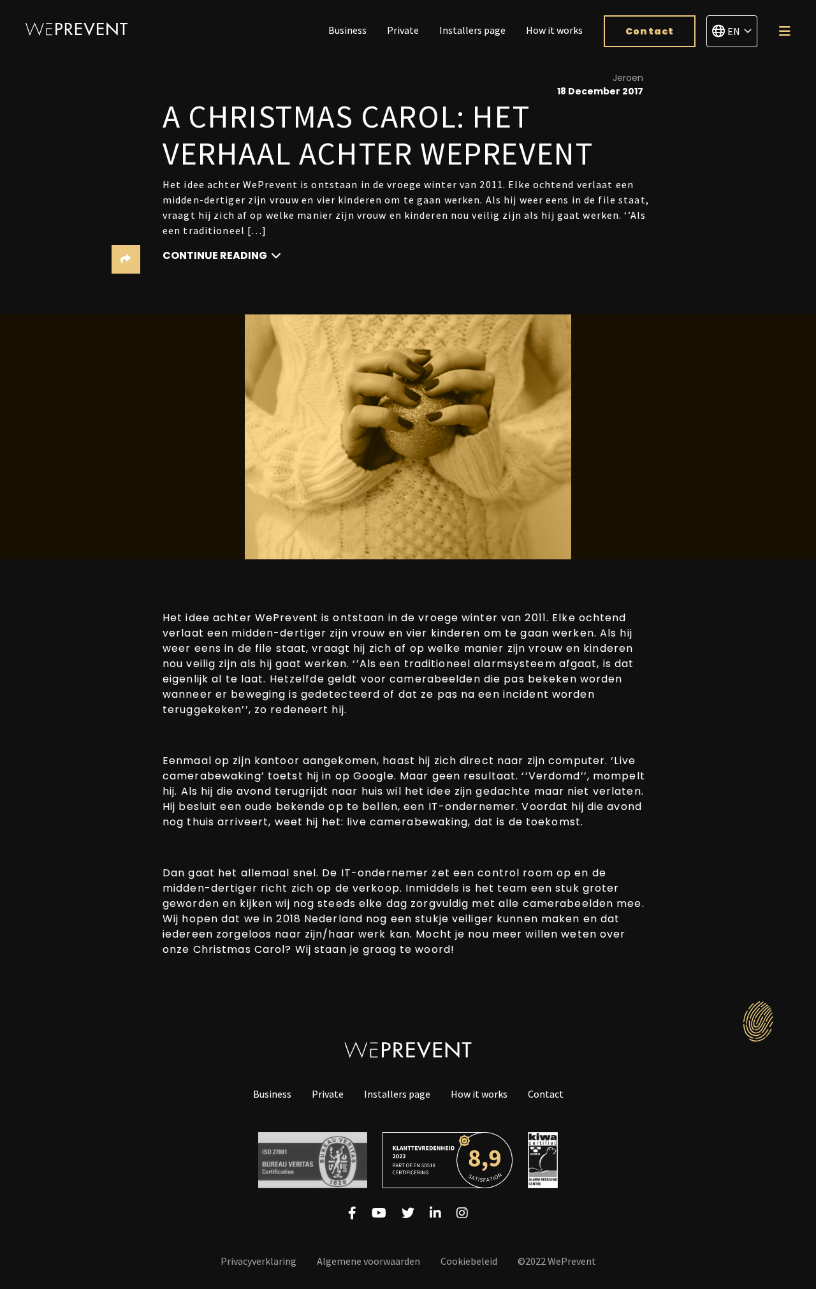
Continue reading (216, 255)
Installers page (472, 30)
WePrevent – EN (76, 29)
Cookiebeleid (469, 1261)
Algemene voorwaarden (368, 1261)
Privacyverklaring (258, 1261)
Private (403, 30)
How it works (554, 30)
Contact (649, 31)
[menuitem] (347, 31)
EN (733, 31)
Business (347, 30)
